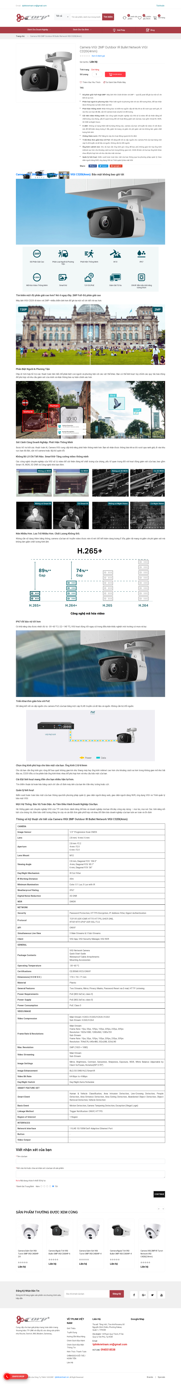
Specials (161, 1377)
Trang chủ (20, 36)
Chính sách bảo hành (76, 1341)
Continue (159, 1194)
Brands (150, 1377)
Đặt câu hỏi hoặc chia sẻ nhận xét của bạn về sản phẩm (40, 1168)
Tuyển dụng (72, 1332)
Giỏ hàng (161, 17)
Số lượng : (84, 74)
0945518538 (18, 1376)
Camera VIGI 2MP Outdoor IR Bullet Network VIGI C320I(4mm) (53, 174)
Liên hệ (70, 1363)
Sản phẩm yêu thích (147, 18)
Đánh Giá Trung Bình (25, 1186)
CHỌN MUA (117, 74)
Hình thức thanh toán (76, 1352)
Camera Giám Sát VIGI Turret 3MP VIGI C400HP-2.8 (28, 1254)
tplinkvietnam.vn (62, 1377)
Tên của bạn (21, 1156)
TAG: (82, 88)
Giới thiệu (71, 1328)
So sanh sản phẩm (132, 18)
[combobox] (62, 16)
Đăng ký (117, 1294)
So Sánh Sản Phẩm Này (116, 82)
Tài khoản (160, 6)
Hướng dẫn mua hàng (76, 1337)
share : (83, 166)
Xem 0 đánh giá (98, 56)
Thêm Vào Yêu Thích (91, 82)
